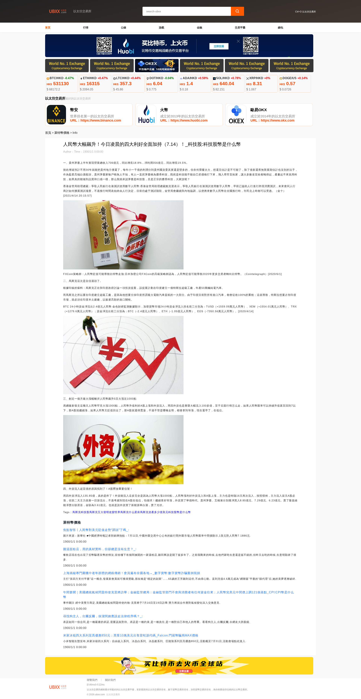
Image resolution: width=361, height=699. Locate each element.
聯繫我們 (92, 680)
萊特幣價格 (61, 132)
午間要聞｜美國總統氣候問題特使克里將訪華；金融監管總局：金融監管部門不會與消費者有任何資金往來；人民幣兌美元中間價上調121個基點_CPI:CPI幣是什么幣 (178, 595)
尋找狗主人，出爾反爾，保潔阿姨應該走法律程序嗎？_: (103, 616)
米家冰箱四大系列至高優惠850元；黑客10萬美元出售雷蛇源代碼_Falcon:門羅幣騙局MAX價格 (130, 635)
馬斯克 (76, 512)
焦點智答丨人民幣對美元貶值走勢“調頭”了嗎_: (96, 530)
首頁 (47, 27)
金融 (199, 27)
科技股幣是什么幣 (179, 512)
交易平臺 (240, 27)
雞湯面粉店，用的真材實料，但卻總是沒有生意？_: (99, 549)
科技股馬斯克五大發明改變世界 (100, 512)
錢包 (280, 27)
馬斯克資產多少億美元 (154, 512)
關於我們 (110, 680)
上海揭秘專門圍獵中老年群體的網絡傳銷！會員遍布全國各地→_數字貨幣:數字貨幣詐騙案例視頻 (131, 573)
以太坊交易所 (113, 694)
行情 (85, 27)
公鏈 (123, 27)
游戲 (161, 27)
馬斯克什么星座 (130, 512)
